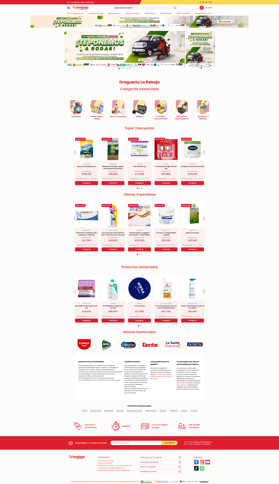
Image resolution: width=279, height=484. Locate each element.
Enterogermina (95, 411)
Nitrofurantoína (151, 411)
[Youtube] (208, 463)
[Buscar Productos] (175, 7)
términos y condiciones (202, 444)
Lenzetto (184, 411)
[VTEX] (182, 482)
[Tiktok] (196, 469)
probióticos (183, 383)
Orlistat (84, 411)
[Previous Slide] (67, 49)
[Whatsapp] (202, 469)
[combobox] (145, 8)
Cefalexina (174, 411)
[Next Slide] (182, 49)
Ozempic (120, 411)
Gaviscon (194, 411)
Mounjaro (163, 411)
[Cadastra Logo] (204, 481)
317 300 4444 (160, 374)
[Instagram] (202, 463)
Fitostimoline (109, 411)
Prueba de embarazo (134, 411)
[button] (119, 68)
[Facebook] (196, 463)
